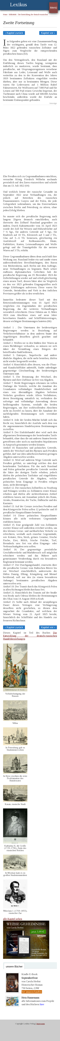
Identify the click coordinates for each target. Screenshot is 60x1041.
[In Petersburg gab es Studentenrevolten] (15, 744)
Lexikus (18, 4)
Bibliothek (12, 15)
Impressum (40, 1024)
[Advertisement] (30, 137)
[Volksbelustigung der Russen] (15, 690)
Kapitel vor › (48, 33)
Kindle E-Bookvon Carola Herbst (31, 978)
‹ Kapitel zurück (14, 33)
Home (5, 15)
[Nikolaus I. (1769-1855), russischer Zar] (15, 907)
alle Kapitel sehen (12, 918)
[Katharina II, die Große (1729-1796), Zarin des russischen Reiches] (15, 842)
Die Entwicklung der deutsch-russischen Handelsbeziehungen (30, 635)
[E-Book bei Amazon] (26, 958)
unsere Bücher (14, 966)
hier (42, 1004)
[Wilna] (15, 719)
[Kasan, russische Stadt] (15, 801)
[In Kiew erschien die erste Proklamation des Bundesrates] (15, 772)
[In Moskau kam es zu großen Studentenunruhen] (15, 869)
